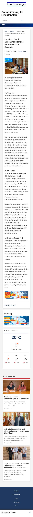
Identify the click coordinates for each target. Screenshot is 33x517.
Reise (16, 505)
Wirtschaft (16, 502)
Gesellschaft (16, 494)
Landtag (12, 31)
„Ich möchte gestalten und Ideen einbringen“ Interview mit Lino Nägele (16, 431)
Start (6, 31)
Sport (16, 498)
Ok (30, 512)
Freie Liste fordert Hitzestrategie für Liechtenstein (16, 398)
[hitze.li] (16, 295)
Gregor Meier (22, 51)
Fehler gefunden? (10, 305)
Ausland (16, 491)
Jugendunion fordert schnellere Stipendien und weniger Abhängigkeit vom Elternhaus (16, 465)
